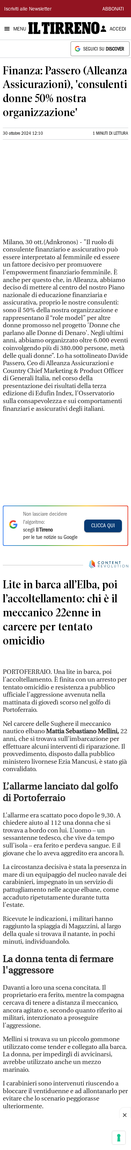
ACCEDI (118, 29)
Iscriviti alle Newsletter (27, 9)
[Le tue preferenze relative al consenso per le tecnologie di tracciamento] (118, 1137)
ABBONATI (113, 9)
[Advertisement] (55, 192)
